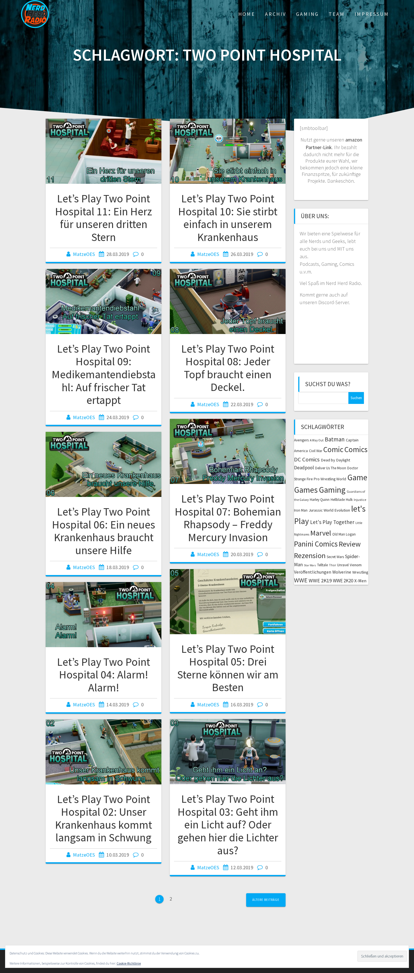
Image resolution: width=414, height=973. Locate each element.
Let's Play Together (332, 522)
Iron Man (301, 510)
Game (357, 477)
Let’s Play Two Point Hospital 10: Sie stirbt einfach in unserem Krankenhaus (227, 217)
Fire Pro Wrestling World (326, 478)
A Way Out (317, 440)
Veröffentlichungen (312, 572)
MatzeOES (84, 254)
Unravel (343, 565)
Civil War (315, 450)
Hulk (349, 499)
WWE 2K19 (320, 580)
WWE (301, 580)
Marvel (320, 533)
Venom (356, 564)
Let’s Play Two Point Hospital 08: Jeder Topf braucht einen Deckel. (227, 368)
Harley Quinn (320, 499)
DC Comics (307, 459)
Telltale (322, 565)
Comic (333, 449)
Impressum (372, 14)
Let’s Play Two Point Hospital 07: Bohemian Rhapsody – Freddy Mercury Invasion (228, 518)
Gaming (307, 14)
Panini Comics (316, 544)
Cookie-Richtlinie (129, 963)
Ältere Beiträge (265, 900)
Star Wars (310, 565)
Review (350, 544)
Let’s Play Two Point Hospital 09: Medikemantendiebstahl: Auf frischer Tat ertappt (104, 374)
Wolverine (341, 572)
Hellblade (338, 499)
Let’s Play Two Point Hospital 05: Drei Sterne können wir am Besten (228, 668)
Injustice (360, 500)
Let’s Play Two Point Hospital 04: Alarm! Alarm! (103, 675)
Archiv (275, 14)
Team (337, 14)
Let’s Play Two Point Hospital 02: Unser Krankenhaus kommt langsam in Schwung (103, 818)
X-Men (360, 580)
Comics (356, 449)
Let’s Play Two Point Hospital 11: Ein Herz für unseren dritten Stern (103, 217)
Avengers (301, 440)
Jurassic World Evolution (329, 510)
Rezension (310, 555)
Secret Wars (335, 556)
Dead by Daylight (335, 460)
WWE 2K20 (343, 581)
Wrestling (360, 572)
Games (306, 490)
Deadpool (304, 468)
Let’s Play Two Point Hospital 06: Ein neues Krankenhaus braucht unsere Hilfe (103, 531)
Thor (332, 565)
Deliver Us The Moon (330, 468)
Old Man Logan (344, 534)
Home (246, 14)
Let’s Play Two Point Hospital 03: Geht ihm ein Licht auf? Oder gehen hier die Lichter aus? (227, 824)
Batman (335, 439)
